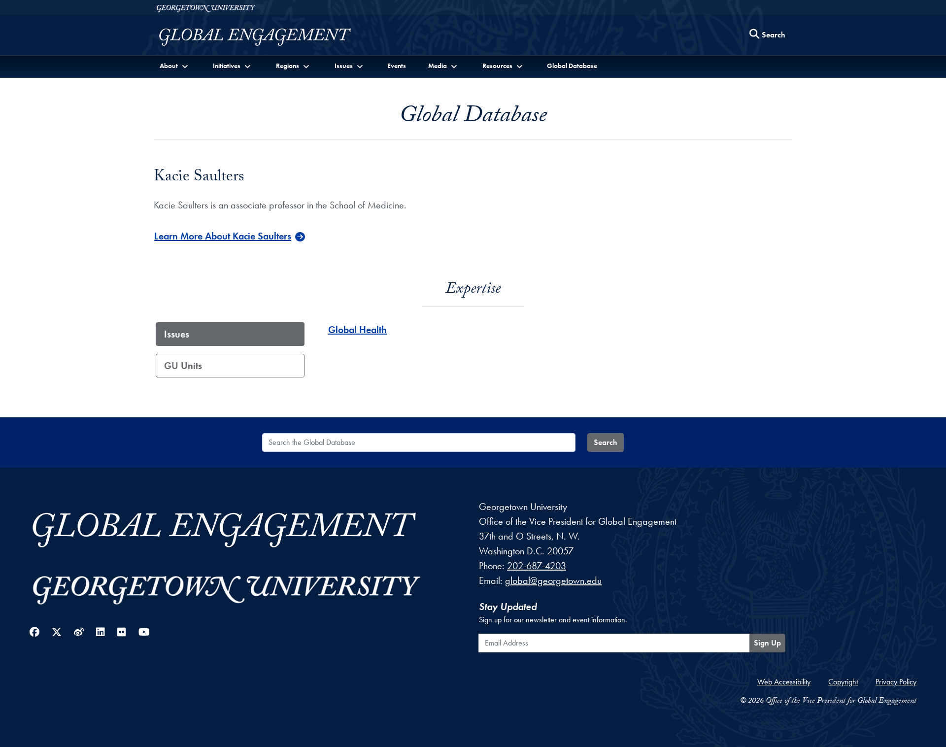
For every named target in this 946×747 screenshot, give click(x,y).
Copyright (843, 682)
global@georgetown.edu (553, 580)
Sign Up (767, 643)
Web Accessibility (784, 682)
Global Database (572, 65)
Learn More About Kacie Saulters (222, 236)
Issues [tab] (176, 334)
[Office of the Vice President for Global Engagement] (265, 37)
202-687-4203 (536, 565)
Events (396, 65)
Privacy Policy (896, 682)
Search (605, 442)
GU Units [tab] (183, 365)
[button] (175, 66)
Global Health (357, 329)
